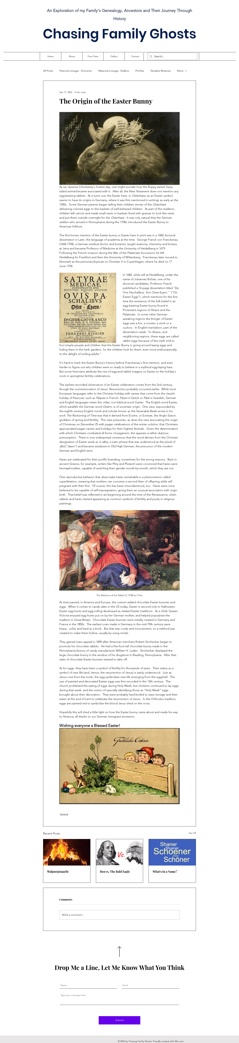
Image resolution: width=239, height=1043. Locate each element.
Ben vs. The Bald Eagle (115, 872)
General (64, 814)
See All (192, 833)
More (180, 70)
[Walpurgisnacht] (66, 852)
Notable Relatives (161, 70)
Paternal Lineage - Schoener (76, 70)
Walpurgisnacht (57, 872)
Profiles (139, 70)
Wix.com (179, 1041)
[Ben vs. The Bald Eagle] (119, 852)
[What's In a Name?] (172, 852)
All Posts (48, 70)
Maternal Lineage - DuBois (113, 70)
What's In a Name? (165, 872)
